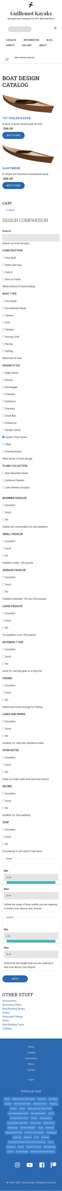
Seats (5, 1020)
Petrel (22, 1109)
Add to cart (14, 135)
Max (6, 888)
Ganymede (11, 168)
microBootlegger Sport (18, 1113)
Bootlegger (11, 387)
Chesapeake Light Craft (17, 1123)
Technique (51, 1133)
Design (13, 1109)
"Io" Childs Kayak (16, 118)
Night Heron (11, 372)
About (43, 45)
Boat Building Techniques (23, 1099)
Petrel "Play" (35, 1123)
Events (10, 45)
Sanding (45, 1137)
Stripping (53, 1104)
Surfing (9, 351)
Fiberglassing (45, 1118)
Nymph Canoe (13, 429)
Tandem (9, 329)
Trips (36, 1137)
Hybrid (8, 272)
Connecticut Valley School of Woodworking (27, 1142)
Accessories (9, 1000)
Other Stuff (17, 995)
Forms (10, 1152)
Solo (7, 322)
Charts (6, 1012)
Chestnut (10, 408)
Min (6, 870)
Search (6, 231)
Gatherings (12, 1128)
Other (8, 444)
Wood (50, 1142)
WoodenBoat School (19, 1118)
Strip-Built (11, 1147)
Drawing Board (13, 451)
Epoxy (51, 1113)
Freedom (10, 394)
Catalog (11, 40)
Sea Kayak (11, 301)
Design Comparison (25, 220)
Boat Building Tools (13, 1024)
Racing (9, 343)
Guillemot (10, 401)
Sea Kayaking (49, 1147)
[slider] (4, 882)
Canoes (9, 315)
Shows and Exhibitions (34, 1133)
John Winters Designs (17, 487)
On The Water (22, 1152)
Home (31, 1047)
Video (7, 1099)
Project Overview (34, 1147)
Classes (8, 1104)
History (34, 1118)
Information (31, 40)
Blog (49, 40)
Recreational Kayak (15, 308)
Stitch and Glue (13, 265)
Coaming (17, 1137)
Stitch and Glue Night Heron (42, 1152)
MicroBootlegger (38, 1113)
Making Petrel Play (14, 1133)
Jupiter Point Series (16, 437)
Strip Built (10, 257)
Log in (31, 1079)
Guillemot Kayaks (31, 13)
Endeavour (11, 422)
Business (50, 1128)
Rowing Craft (12, 336)
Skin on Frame (13, 279)
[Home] (31, 5)
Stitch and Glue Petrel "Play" (40, 1109)
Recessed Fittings (12, 1016)
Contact (31, 1070)
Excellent (10, 505)
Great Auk (10, 415)
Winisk (9, 380)
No (6, 519)
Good (8, 512)
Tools (40, 1128)
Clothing (6, 1028)
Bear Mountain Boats (16, 473)
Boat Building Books (13, 1008)
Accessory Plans (11, 1004)
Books (20, 1147)
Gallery (27, 45)
